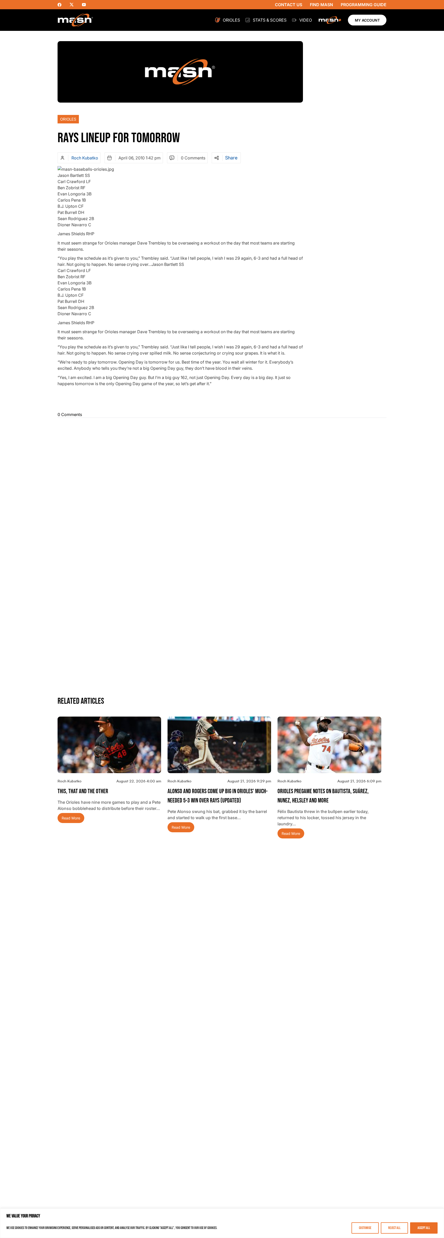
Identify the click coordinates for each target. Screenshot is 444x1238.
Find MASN (321, 4)
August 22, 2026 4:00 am (138, 781)
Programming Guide (363, 4)
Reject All (394, 1228)
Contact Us (288, 4)
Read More (71, 818)
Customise (365, 1228)
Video (305, 20)
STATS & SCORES (269, 20)
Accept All (424, 1228)
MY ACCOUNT (367, 20)
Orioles (231, 20)
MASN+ (330, 20)
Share (231, 157)
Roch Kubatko (84, 157)
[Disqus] (222, 486)
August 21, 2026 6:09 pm (359, 781)
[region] (222, 1223)
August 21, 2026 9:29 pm (249, 781)
